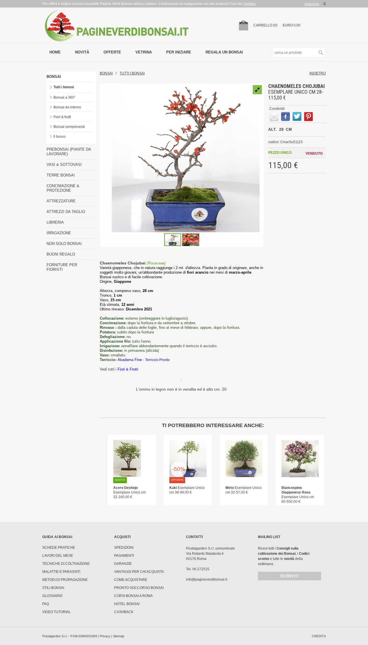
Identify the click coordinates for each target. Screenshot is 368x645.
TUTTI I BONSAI (132, 73)
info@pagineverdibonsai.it (206, 579)
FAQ (45, 604)
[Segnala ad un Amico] (274, 117)
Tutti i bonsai (63, 87)
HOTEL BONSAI (126, 604)
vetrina (143, 52)
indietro (317, 73)
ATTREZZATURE (61, 201)
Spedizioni (123, 548)
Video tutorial (56, 612)
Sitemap (118, 636)
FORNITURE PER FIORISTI (62, 267)
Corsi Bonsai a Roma (133, 596)
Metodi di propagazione (65, 580)
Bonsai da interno (67, 107)
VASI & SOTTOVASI (64, 164)
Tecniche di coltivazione (66, 564)
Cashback (123, 612)
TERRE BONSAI (61, 175)
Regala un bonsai (224, 52)
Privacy (105, 636)
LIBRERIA (55, 222)
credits (319, 636)
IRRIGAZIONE (59, 233)
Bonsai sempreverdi (69, 127)
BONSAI (54, 76)
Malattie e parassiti (61, 572)
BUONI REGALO (61, 254)
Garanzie (123, 564)
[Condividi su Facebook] (285, 117)
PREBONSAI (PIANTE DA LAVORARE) (69, 151)
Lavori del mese (57, 556)
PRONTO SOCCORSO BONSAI (139, 588)
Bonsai (106, 73)
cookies (250, 4)
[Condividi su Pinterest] (308, 117)
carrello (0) (265, 25)
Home (55, 52)
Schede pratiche (58, 548)
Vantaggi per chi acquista (139, 572)
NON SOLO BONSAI (64, 243)
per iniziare (178, 52)
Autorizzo (311, 4)
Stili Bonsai (53, 588)
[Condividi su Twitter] (297, 117)
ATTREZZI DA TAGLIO (66, 212)
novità (82, 52)
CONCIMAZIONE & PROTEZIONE (63, 188)
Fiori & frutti (62, 117)
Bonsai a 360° (64, 97)
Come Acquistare (130, 580)
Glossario (52, 596)
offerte (112, 52)
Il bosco (59, 137)
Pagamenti (124, 556)
